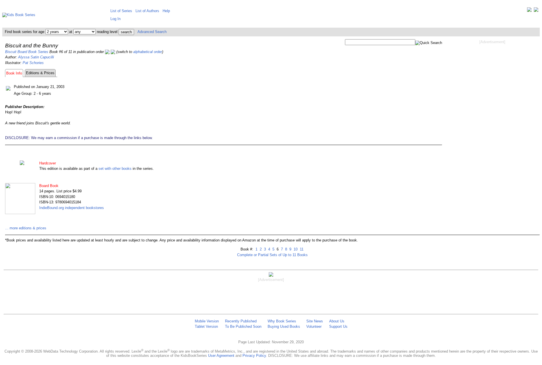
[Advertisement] (492, 89)
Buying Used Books (284, 326)
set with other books (115, 168)
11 (301, 249)
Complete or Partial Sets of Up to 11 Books (272, 255)
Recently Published (241, 321)
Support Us (338, 326)
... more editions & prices (25, 228)
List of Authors (147, 11)
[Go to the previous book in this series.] (107, 52)
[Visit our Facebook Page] (536, 11)
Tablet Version (206, 326)
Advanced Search (152, 32)
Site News (314, 321)
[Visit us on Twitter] (529, 11)
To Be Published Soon (243, 326)
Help (166, 11)
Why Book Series (282, 321)
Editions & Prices (40, 73)
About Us (336, 321)
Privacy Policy (254, 355)
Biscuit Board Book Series (26, 52)
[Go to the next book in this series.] (113, 52)
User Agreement (221, 355)
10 (295, 249)
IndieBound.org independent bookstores (71, 208)
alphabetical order (147, 52)
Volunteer (314, 326)
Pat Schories (33, 63)
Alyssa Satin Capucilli (36, 57)
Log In (115, 19)
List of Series (121, 11)
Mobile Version (207, 321)
